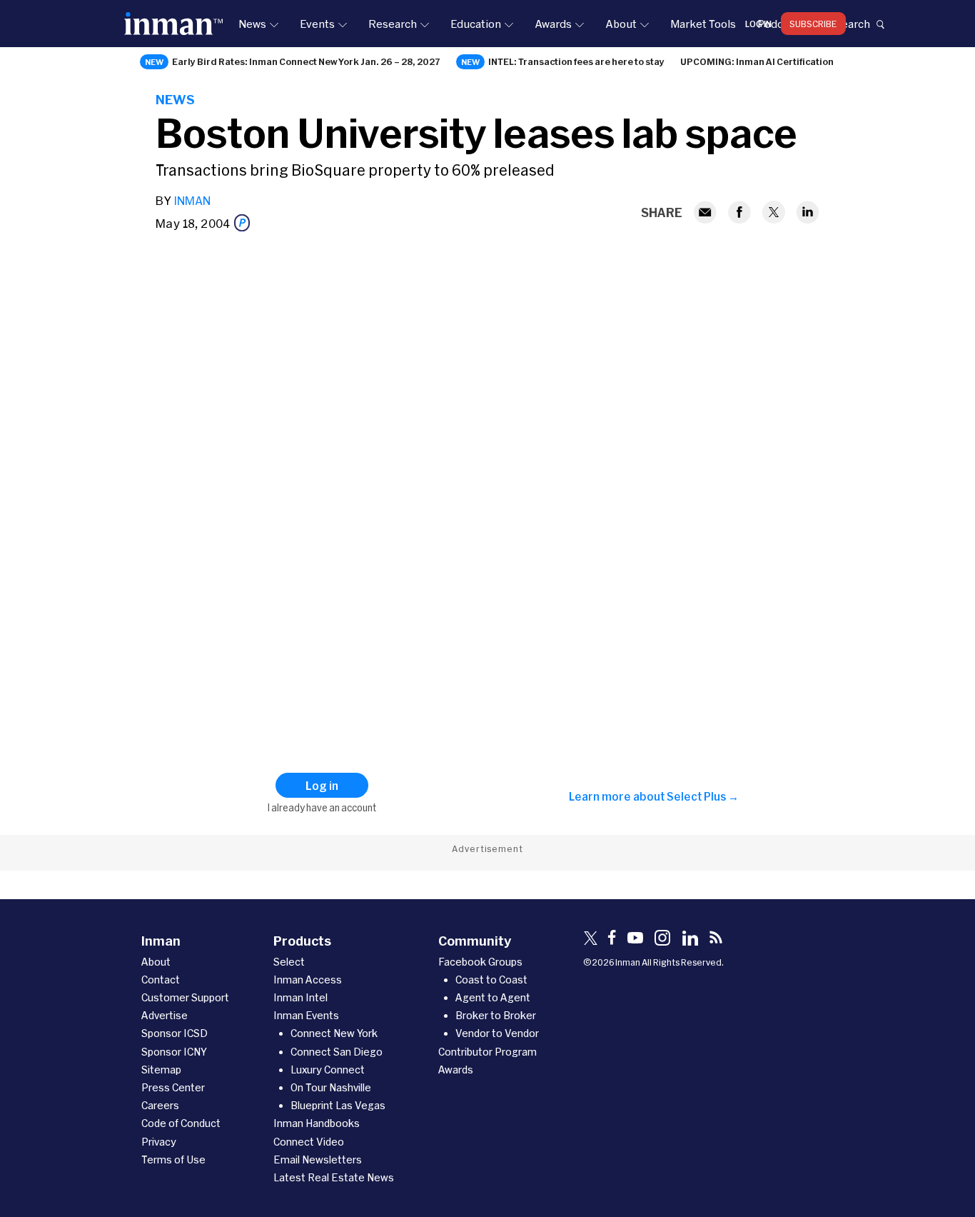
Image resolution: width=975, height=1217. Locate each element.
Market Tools (703, 23)
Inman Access (307, 979)
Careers (160, 1105)
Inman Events (306, 1015)
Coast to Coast (491, 979)
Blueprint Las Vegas (338, 1105)
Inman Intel (300, 997)
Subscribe (813, 24)
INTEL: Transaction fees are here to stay (576, 61)
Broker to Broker (495, 1015)
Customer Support (185, 997)
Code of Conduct (181, 1123)
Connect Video (308, 1142)
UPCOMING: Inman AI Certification (757, 61)
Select (289, 962)
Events (317, 23)
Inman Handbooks (316, 1123)
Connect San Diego (337, 1052)
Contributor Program (487, 1052)
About (621, 23)
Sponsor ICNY (174, 1052)
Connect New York (334, 1033)
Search (852, 23)
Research (392, 23)
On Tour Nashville (331, 1087)
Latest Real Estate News (333, 1177)
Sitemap (161, 1069)
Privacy (158, 1142)
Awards (553, 23)
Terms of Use (173, 1159)
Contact (160, 979)
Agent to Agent (492, 997)
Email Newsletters (317, 1159)
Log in (758, 24)
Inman (192, 200)
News (252, 23)
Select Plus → (703, 796)
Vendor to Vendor (497, 1033)
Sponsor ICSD (174, 1033)
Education (475, 23)
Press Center (173, 1087)
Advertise (164, 1015)
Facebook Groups (480, 962)
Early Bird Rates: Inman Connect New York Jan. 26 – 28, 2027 (306, 61)
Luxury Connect (328, 1069)
